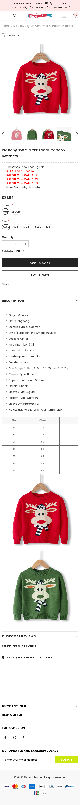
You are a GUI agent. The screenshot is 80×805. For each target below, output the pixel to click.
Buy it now (40, 275)
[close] (77, 5)
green (16, 211)
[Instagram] (14, 737)
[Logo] (40, 15)
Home (6, 26)
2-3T (6, 227)
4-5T (27, 227)
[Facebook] (5, 737)
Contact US (42, 657)
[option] (40, 81)
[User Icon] (64, 16)
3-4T (16, 227)
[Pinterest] (24, 737)
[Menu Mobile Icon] (4, 15)
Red (5, 211)
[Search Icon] (15, 16)
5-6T (38, 227)
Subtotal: (8, 251)
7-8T (48, 227)
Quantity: (8, 237)
